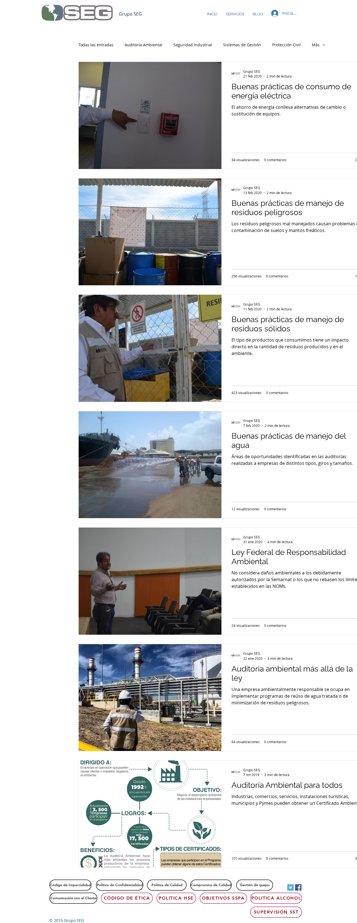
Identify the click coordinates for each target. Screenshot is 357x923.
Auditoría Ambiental (143, 44)
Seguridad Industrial (192, 44)
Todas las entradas (96, 44)
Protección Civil (286, 44)
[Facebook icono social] (298, 887)
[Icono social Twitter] (290, 887)
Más (316, 44)
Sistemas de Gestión (242, 44)
